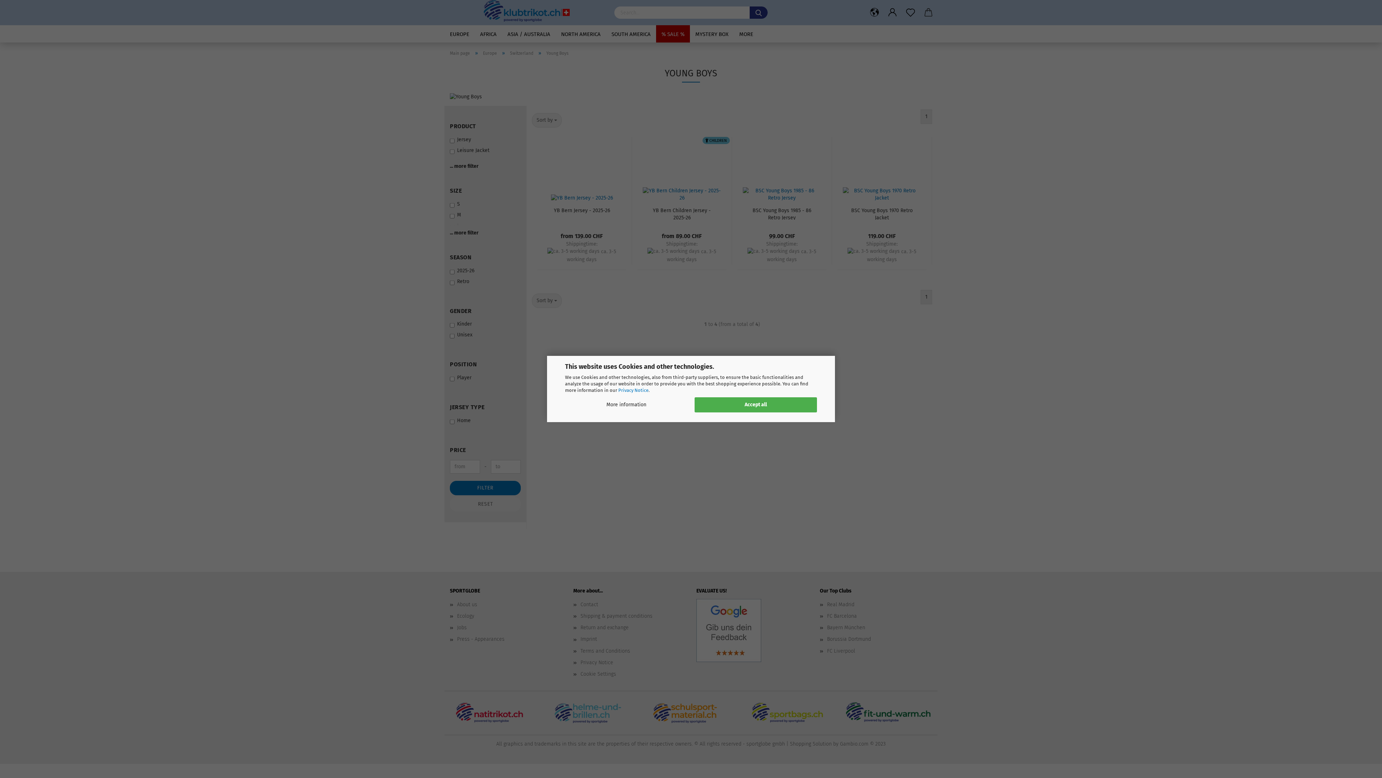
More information (626, 405)
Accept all (756, 405)
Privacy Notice (633, 390)
